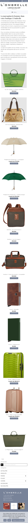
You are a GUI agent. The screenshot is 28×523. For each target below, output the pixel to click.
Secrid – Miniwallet (14, 309)
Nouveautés (4, 486)
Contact (25, 1)
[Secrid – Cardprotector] (14, 330)
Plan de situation (9, 500)
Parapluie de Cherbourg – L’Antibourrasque (14, 194)
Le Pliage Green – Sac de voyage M (14, 449)
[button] (6, 506)
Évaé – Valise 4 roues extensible (14, 414)
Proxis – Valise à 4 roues (14, 379)
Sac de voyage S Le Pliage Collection (14, 89)
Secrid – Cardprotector (14, 344)
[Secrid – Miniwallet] (14, 295)
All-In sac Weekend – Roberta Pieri (14, 124)
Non (9, 520)
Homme (13, 481)
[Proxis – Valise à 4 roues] (14, 365)
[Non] (26, 517)
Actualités (4, 471)
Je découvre (14, 93)
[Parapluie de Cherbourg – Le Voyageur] (14, 145)
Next (3, 459)
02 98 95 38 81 (5, 1)
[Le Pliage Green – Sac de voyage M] (14, 435)
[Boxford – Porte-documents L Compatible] (14, 260)
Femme (13, 476)
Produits (3, 473)
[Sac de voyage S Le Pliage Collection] (14, 75)
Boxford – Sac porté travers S (14, 229)
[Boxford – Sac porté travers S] (14, 215)
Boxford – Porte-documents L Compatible (14, 274)
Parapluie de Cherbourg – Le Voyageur (14, 159)
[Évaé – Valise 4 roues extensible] (14, 400)
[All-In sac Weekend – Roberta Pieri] (14, 110)
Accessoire (4, 483)
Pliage (3, 478)
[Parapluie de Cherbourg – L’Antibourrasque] (14, 180)
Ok (5, 520)
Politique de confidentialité (18, 520)
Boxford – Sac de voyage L (14, 239)
